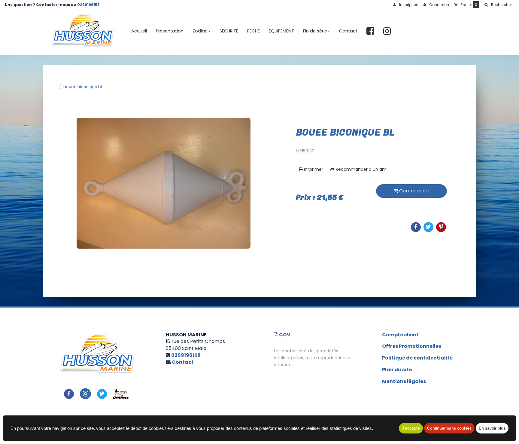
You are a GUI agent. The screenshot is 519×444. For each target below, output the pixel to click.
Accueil (139, 31)
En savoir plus (492, 428)
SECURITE (229, 31)
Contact (348, 31)
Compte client (400, 334)
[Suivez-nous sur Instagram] (85, 393)
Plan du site (397, 369)
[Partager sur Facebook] (69, 393)
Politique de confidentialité (417, 357)
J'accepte (411, 428)
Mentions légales (404, 381)
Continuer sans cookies (449, 428)
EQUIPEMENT (281, 31)
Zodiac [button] (200, 31)
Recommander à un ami (361, 169)
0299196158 (88, 4)
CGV (284, 334)
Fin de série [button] (315, 31)
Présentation (170, 31)
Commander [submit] (413, 190)
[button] (498, 5)
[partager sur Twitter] (102, 393)
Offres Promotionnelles (411, 346)
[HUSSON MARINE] (83, 31)
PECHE (253, 31)
